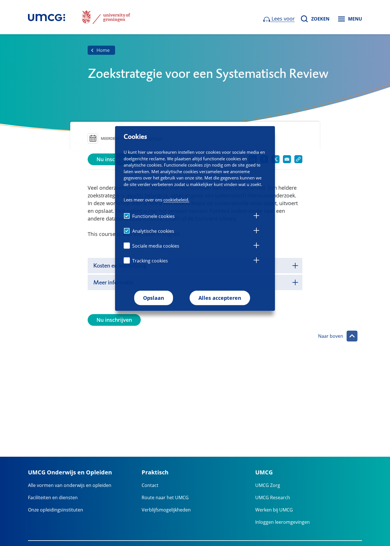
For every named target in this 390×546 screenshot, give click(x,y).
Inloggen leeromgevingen (282, 522)
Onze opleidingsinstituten (55, 510)
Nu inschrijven (114, 159)
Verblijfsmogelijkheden (166, 510)
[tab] (256, 216)
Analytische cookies (153, 231)
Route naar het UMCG (165, 497)
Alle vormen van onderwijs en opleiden (69, 485)
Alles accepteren (219, 297)
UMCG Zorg (267, 485)
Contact (150, 485)
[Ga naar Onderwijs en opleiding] (46, 17)
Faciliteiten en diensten (53, 497)
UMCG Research (272, 497)
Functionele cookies (153, 216)
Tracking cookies (150, 261)
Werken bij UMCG (274, 510)
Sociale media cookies (155, 246)
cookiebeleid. (176, 200)
